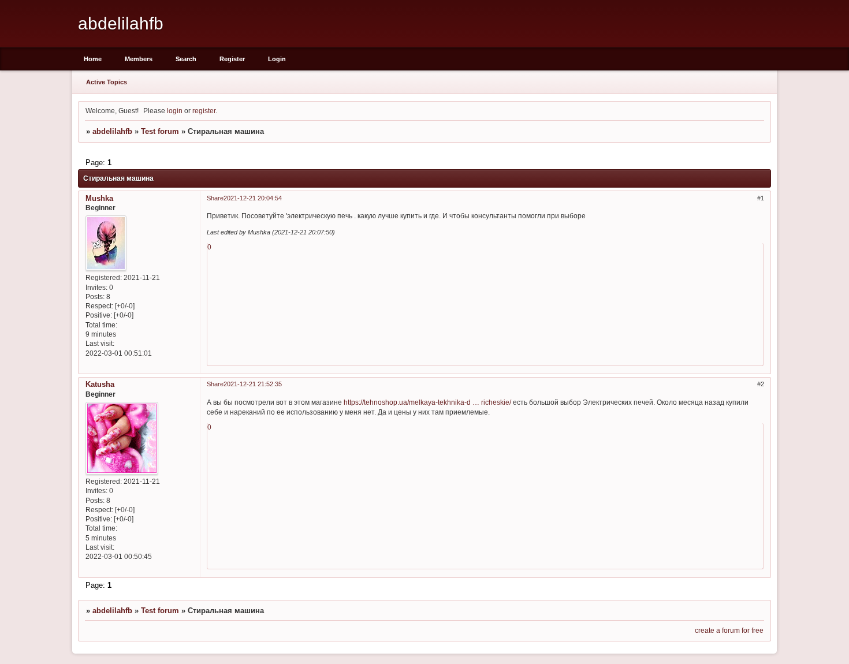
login (175, 110)
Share (215, 198)
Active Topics (106, 82)
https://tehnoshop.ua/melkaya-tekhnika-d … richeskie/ (427, 402)
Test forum (160, 131)
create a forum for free (729, 630)
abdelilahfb (112, 131)
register (203, 110)
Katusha (99, 384)
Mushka (99, 198)
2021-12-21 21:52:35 (253, 384)
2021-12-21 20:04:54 (253, 198)
